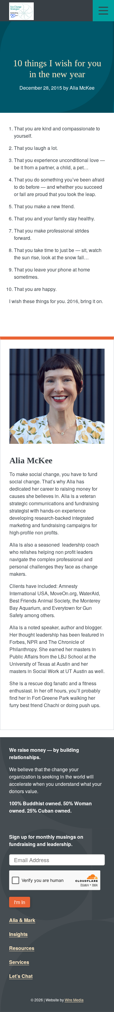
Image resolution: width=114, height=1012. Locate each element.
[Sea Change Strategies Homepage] (21, 10)
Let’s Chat (21, 975)
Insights (18, 934)
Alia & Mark (22, 920)
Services (19, 961)
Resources (21, 948)
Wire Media (74, 999)
